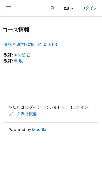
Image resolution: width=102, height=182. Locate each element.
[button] (52, 8)
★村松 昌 (22, 55)
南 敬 (18, 61)
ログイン (89, 7)
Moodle (39, 129)
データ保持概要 (22, 114)
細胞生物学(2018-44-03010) (30, 44)
